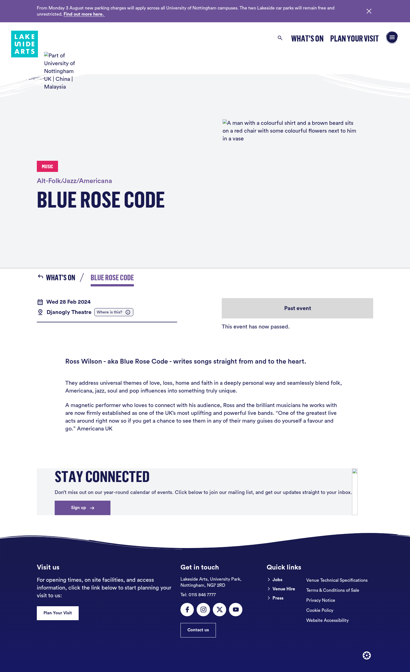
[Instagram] (203, 609)
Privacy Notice (320, 600)
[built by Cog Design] (367, 655)
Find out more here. (84, 14)
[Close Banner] (369, 11)
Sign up (78, 508)
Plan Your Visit (354, 38)
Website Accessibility (327, 620)
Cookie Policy (319, 610)
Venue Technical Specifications (337, 580)
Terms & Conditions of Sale (332, 590)
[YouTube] (235, 609)
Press (277, 598)
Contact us (198, 630)
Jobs (277, 580)
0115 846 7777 (198, 595)
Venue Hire (283, 589)
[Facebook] (187, 609)
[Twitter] (219, 609)
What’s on (307, 38)
